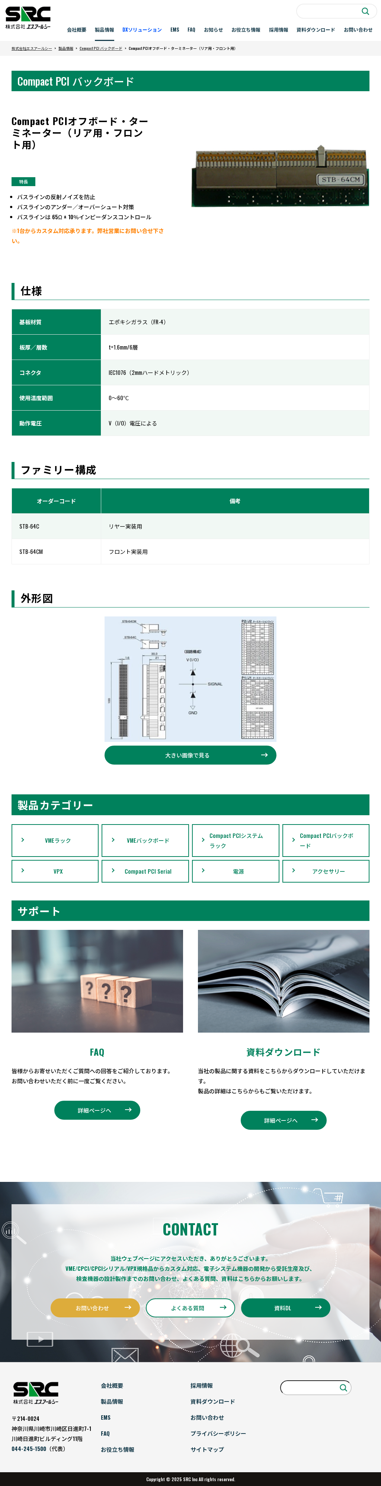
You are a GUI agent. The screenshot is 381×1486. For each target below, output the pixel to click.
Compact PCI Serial (148, 871)
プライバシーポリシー (218, 1433)
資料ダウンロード (316, 29)
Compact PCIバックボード (326, 840)
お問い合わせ (358, 29)
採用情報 (278, 29)
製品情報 (104, 29)
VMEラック (58, 840)
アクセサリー (328, 871)
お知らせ (213, 29)
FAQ (191, 29)
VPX (58, 871)
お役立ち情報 (245, 29)
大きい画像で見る (187, 755)
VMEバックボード (148, 840)
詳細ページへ (94, 1110)
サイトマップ (207, 1449)
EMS (174, 29)
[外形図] (190, 679)
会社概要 (76, 29)
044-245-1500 (29, 1448)
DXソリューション (142, 29)
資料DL (282, 1308)
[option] (279, 176)
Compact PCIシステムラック (236, 840)
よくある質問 (187, 1308)
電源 (238, 871)
